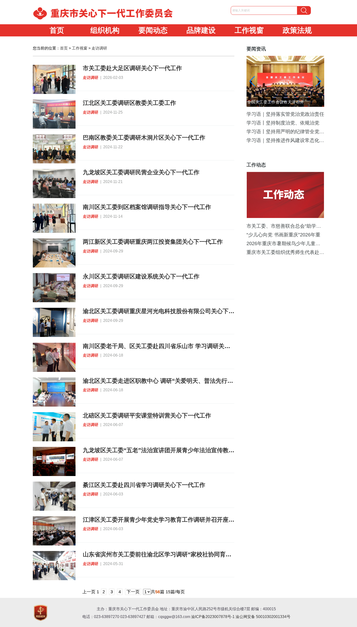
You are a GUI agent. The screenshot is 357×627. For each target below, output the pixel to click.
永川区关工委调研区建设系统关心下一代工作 (141, 276)
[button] (318, 81)
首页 (57, 30)
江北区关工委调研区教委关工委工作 (129, 103)
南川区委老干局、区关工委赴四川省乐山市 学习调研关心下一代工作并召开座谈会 (188, 346)
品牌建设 (201, 30)
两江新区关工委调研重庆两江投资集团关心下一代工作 (153, 241)
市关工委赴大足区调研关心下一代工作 (132, 68)
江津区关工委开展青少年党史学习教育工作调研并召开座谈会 (161, 519)
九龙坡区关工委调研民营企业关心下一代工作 (141, 172)
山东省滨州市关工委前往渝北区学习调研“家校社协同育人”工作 (164, 554)
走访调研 (99, 48)
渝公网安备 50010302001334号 (263, 617)
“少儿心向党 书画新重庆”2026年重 (283, 234)
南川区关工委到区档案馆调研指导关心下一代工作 (147, 207)
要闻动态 (153, 30)
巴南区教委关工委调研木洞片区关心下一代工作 (144, 137)
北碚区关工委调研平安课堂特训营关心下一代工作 (147, 415)
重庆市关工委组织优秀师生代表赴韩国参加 (285, 252)
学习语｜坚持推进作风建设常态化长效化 (285, 140)
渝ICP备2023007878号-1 (213, 617)
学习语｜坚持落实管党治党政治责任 (285, 114)
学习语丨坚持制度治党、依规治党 (282, 122)
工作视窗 (249, 30)
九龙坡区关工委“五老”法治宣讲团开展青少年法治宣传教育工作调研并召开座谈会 (188, 450)
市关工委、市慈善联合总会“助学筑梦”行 (285, 226)
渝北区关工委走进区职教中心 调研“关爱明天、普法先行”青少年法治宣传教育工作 (188, 380)
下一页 (133, 591)
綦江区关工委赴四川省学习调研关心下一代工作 (144, 485)
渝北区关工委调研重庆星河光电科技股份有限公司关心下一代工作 (167, 311)
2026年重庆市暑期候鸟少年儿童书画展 (285, 243)
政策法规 (297, 30)
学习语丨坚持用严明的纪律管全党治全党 (285, 131)
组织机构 (104, 30)
